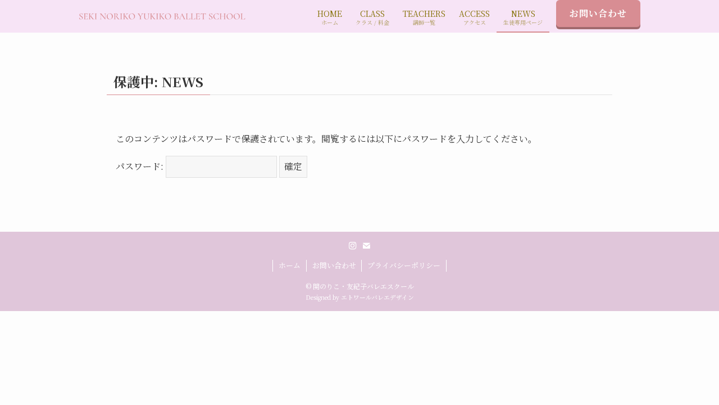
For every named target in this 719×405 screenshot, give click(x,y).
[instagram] (353, 246)
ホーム (290, 265)
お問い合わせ (598, 13)
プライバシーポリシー (403, 265)
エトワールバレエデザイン (377, 297)
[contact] (366, 246)
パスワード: (141, 166)
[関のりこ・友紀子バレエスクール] (162, 16)
